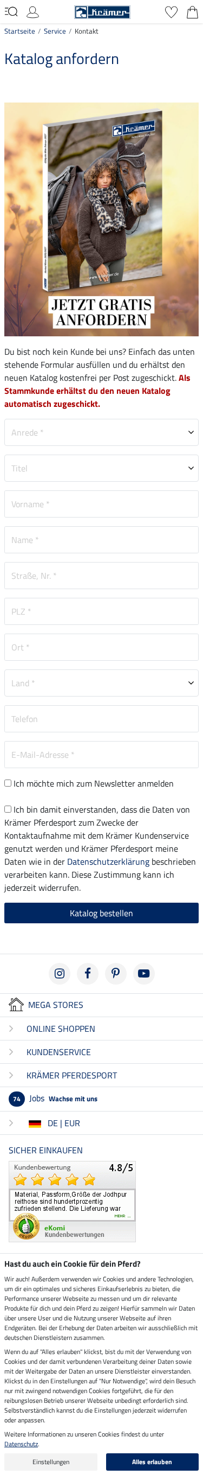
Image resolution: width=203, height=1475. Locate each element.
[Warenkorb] (192, 10)
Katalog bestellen (101, 913)
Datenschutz (21, 1444)
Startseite (19, 30)
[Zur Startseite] (102, 10)
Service (55, 30)
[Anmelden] (33, 10)
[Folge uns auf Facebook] (88, 974)
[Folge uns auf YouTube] (144, 974)
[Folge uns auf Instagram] (59, 974)
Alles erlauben (152, 1462)
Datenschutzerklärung (108, 861)
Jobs (55, 1097)
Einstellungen (50, 1462)
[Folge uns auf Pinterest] (116, 974)
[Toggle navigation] (11, 11)
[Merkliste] (171, 10)
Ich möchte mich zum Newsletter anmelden (94, 783)
